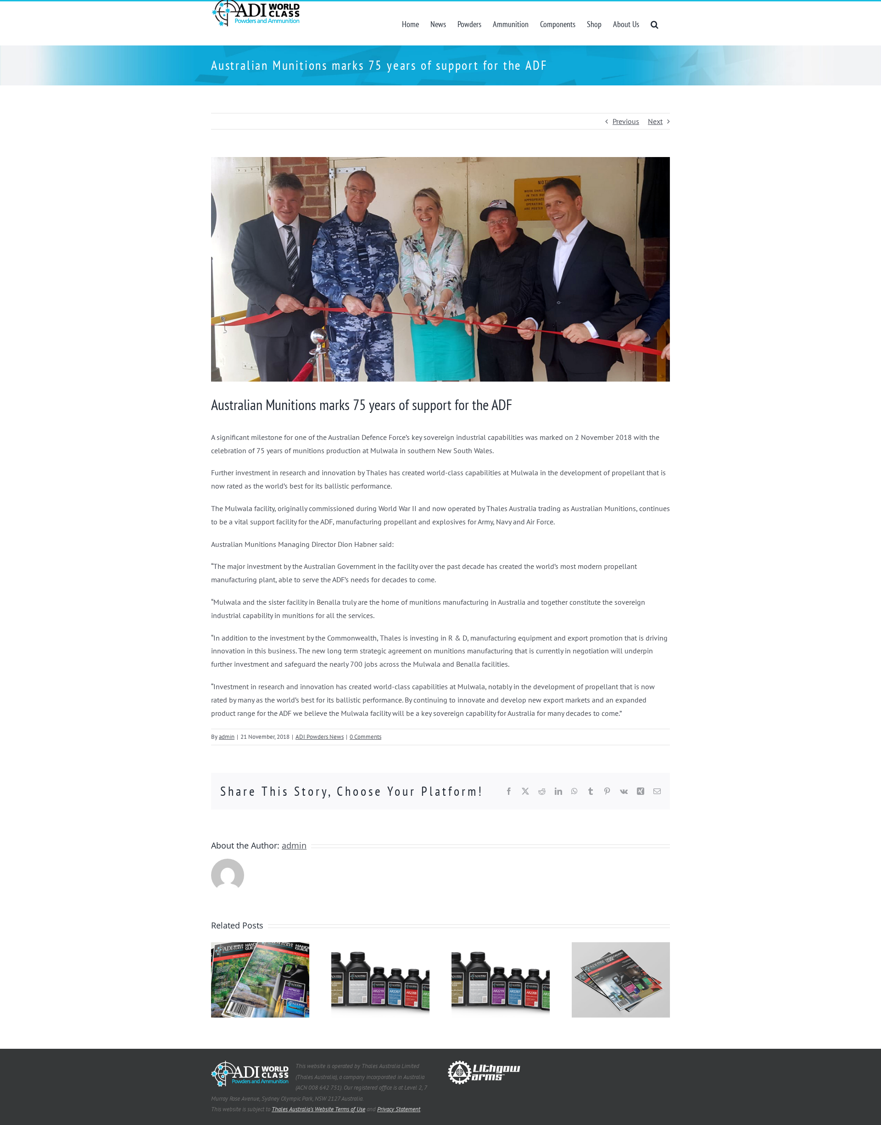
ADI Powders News (320, 737)
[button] (654, 23)
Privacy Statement (398, 1109)
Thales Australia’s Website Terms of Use (318, 1109)
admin (226, 737)
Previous (626, 121)
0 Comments (365, 737)
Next (655, 121)
